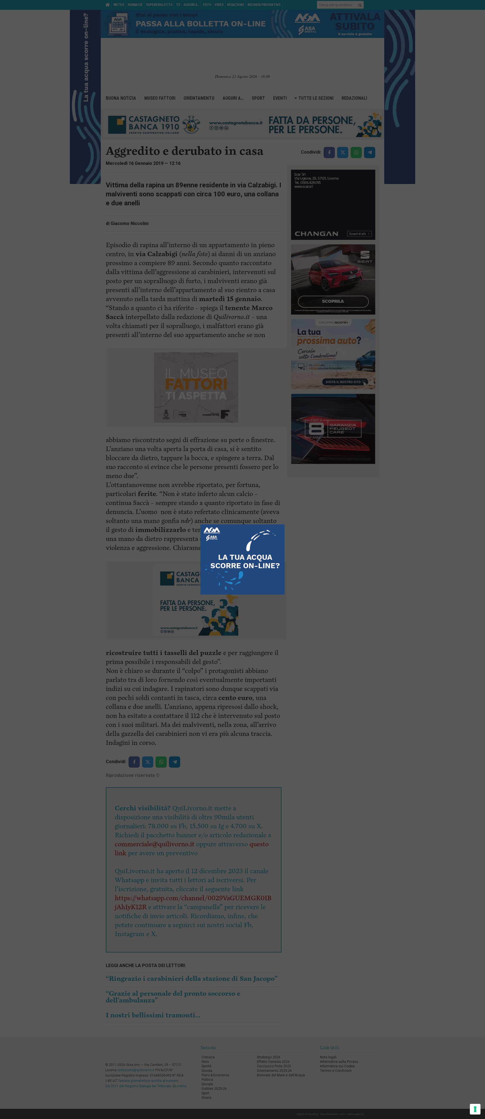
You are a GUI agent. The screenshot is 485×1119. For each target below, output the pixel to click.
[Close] (285, 524)
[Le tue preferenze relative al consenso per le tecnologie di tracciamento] (475, 1109)
